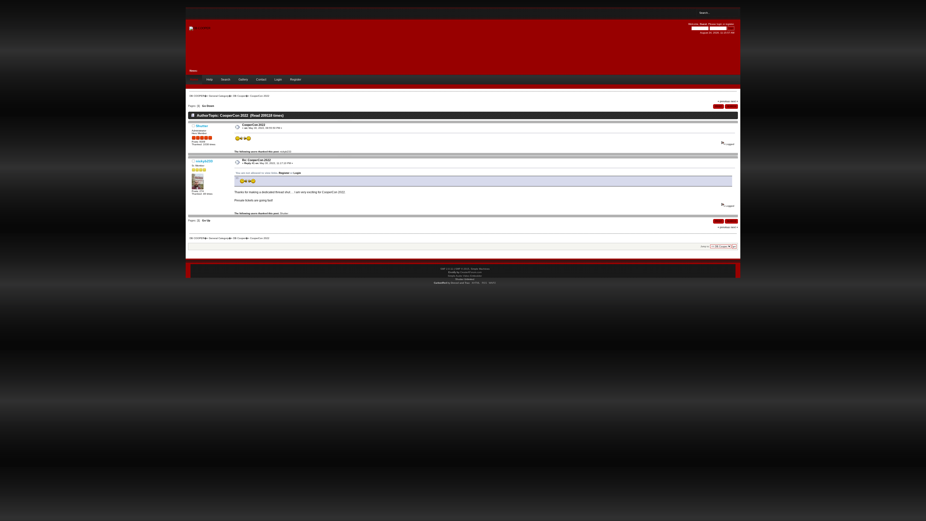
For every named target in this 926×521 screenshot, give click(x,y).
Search (225, 79)
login (719, 24)
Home (194, 79)
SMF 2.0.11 (446, 268)
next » (734, 101)
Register (295, 79)
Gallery (243, 79)
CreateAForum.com (471, 272)
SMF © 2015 (462, 268)
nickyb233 (285, 151)
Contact (261, 79)
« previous (724, 101)
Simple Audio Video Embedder (465, 275)
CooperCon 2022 (253, 125)
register (730, 24)
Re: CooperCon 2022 (256, 160)
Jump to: (705, 246)
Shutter (202, 126)
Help (209, 79)
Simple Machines (480, 268)
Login (278, 79)
